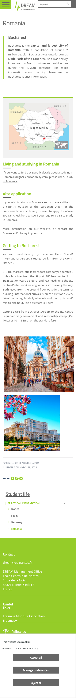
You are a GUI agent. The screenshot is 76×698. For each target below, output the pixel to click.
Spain (14, 516)
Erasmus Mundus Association (24, 616)
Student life (18, 493)
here (24, 215)
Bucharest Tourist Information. (27, 76)
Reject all (35, 683)
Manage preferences (36, 670)
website (45, 229)
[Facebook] (12, 478)
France (15, 509)
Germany (16, 522)
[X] (16, 478)
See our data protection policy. (22, 648)
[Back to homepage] (25, 6)
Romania (16, 529)
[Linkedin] (21, 478)
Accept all (36, 657)
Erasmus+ (10, 621)
